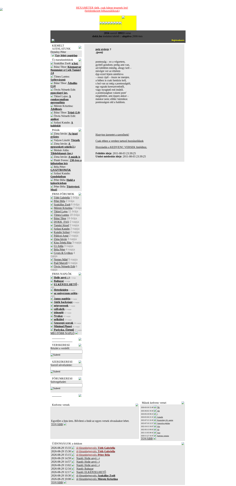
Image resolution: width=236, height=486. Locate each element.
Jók (158, 411)
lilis (158, 426)
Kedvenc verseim (163, 436)
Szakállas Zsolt (62, 204)
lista (158, 433)
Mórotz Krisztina (63, 208)
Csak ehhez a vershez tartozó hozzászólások (120, 140)
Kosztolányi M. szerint (165, 420)
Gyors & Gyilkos (63, 252)
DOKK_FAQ (61, 221)
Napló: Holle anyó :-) (88, 458)
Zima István (60, 239)
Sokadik (160, 417)
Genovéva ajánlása (163, 423)
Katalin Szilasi (62, 232)
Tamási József (61, 225)
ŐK (158, 407)
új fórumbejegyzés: (95, 475)
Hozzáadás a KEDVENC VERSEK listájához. (121, 147)
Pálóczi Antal (61, 235)
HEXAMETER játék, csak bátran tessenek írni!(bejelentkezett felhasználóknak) (102, 9)
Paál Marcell (61, 263)
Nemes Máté (61, 259)
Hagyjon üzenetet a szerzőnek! (112, 134)
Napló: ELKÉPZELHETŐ (91, 472)
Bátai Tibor (60, 218)
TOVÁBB (57, 424)
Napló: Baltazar (84, 468)
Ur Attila (58, 246)
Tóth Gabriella (62, 197)
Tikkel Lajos (61, 211)
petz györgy (102, 49)
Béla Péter (59, 249)
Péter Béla (59, 201)
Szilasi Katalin (62, 228)
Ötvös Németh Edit (64, 266)
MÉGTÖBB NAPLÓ (62, 333)
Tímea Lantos (61, 214)
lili (158, 429)
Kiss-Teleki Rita (63, 242)
